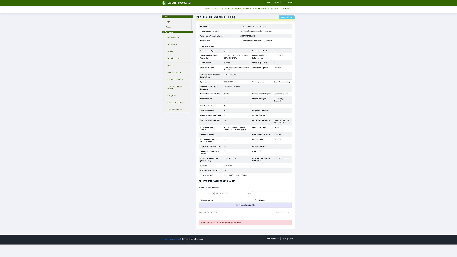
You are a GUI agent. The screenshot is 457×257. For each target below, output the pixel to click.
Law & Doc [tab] (171, 65)
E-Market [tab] (170, 51)
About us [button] (216, 8)
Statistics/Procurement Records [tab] (175, 87)
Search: (248, 194)
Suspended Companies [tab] (175, 110)
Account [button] (275, 8)
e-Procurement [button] (260, 8)
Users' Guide (288, 2)
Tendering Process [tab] (173, 58)
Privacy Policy (288, 238)
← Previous (278, 212)
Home (207, 8)
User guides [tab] (171, 96)
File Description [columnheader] (206, 200)
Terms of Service (272, 238)
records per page (222, 193)
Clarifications (286, 17)
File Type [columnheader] (261, 200)
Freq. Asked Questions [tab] (175, 79)
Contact (287, 8)
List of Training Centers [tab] (175, 103)
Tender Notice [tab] (172, 44)
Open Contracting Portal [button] (237, 8)
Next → (288, 212)
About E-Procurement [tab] (174, 72)
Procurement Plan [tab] (173, 37)
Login (276, 2)
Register (267, 2)
